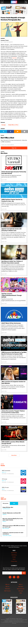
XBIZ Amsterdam (6, 470)
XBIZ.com (7, 584)
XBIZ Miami (20, 586)
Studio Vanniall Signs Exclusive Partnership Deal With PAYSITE (14, 172)
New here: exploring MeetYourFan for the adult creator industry (13, 519)
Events (3, 465)
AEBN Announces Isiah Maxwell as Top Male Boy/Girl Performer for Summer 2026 (14, 353)
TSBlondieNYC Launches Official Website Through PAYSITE (13, 443)
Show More (14, 455)
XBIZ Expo (20, 591)
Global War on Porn (13, 125)
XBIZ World (7, 588)
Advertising (14, 555)
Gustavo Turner (5, 40)
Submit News (14, 552)
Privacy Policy (14, 561)
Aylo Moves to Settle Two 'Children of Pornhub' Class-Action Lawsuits (12, 262)
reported (14, 58)
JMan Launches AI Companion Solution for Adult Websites (13, 382)
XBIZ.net (3, 499)
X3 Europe (4, 479)
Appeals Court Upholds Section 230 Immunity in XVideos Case (11, 230)
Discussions (5, 503)
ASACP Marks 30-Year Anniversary (11, 323)
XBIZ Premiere (7, 591)
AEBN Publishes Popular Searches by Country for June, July (12, 200)
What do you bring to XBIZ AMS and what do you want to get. (14, 526)
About (14, 559)
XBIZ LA (20, 584)
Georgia (4, 125)
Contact (14, 557)
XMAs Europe (5, 487)
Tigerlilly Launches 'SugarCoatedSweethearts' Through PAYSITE (12, 295)
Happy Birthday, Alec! (8, 507)
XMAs (20, 593)
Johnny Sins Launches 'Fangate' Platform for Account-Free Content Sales (13, 412)
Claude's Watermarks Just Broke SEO (12, 513)
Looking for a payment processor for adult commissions (13, 533)
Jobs (14, 503)
